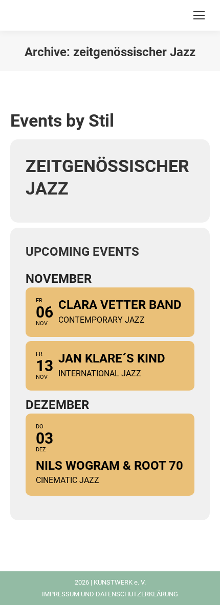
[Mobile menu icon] (199, 15)
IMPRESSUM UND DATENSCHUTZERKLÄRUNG (110, 594)
